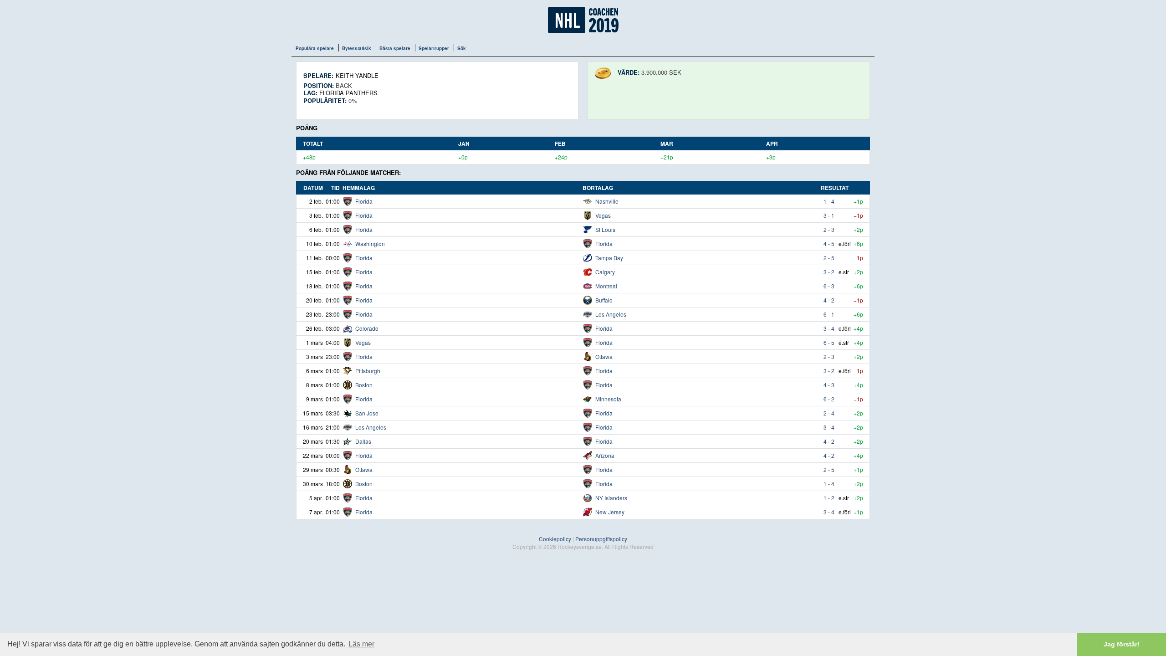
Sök (461, 48)
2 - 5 (829, 257)
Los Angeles (610, 314)
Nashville (607, 201)
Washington (370, 243)
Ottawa (604, 356)
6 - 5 (829, 342)
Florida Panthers (348, 92)
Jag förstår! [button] (1122, 644)
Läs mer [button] (361, 644)
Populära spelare (315, 48)
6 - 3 (829, 286)
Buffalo (604, 300)
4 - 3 (829, 385)
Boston (364, 385)
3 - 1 (829, 215)
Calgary (605, 272)
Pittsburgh (367, 370)
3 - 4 (829, 328)
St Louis (605, 229)
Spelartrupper (434, 48)
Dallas (363, 441)
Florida (364, 201)
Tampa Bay (609, 257)
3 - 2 (829, 272)
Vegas (603, 215)
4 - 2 (829, 300)
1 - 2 (829, 498)
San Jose (366, 413)
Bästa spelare (394, 48)
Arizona (604, 455)
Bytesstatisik (356, 48)
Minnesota (608, 399)
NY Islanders (611, 498)
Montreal (606, 286)
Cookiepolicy (555, 539)
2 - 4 (829, 413)
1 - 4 (829, 201)
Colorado (366, 328)
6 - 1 (829, 314)
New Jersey (609, 512)
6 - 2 (829, 399)
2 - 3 (829, 229)
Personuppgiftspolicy (601, 539)
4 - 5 (829, 243)
